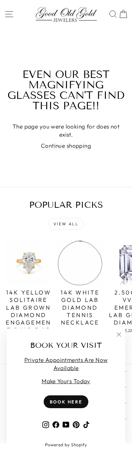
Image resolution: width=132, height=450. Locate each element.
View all (66, 223)
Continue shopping (66, 145)
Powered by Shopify (66, 444)
